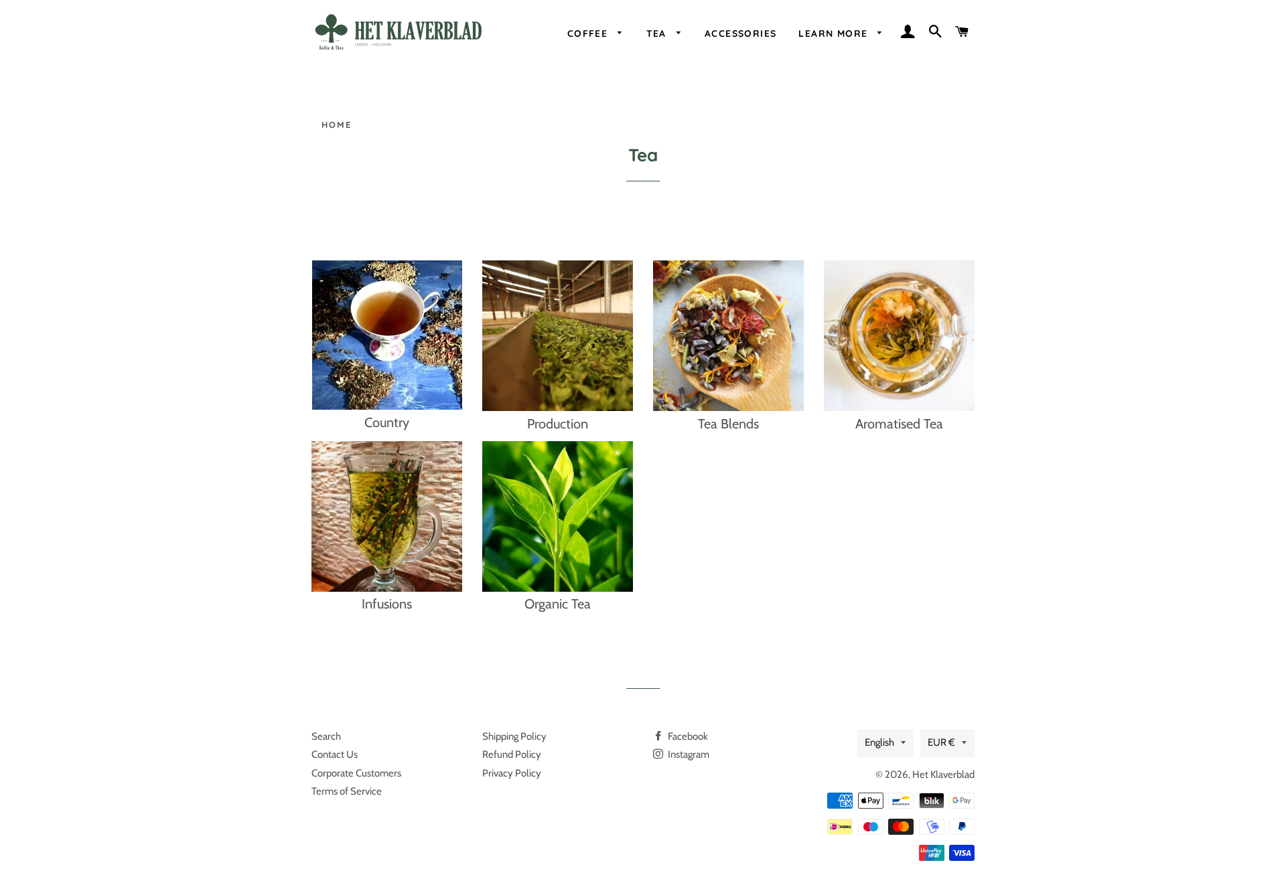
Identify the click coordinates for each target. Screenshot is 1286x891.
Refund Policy (511, 754)
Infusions (387, 604)
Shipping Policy (514, 736)
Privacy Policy (511, 773)
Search (326, 736)
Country (386, 422)
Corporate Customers (356, 773)
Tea (658, 33)
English (879, 742)
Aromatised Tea (899, 424)
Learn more (834, 33)
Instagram (687, 754)
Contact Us (334, 754)
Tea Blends (728, 424)
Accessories (740, 33)
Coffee (589, 33)
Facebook (687, 736)
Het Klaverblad (943, 774)
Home (337, 124)
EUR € (941, 742)
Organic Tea (557, 604)
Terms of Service (346, 791)
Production (557, 424)
